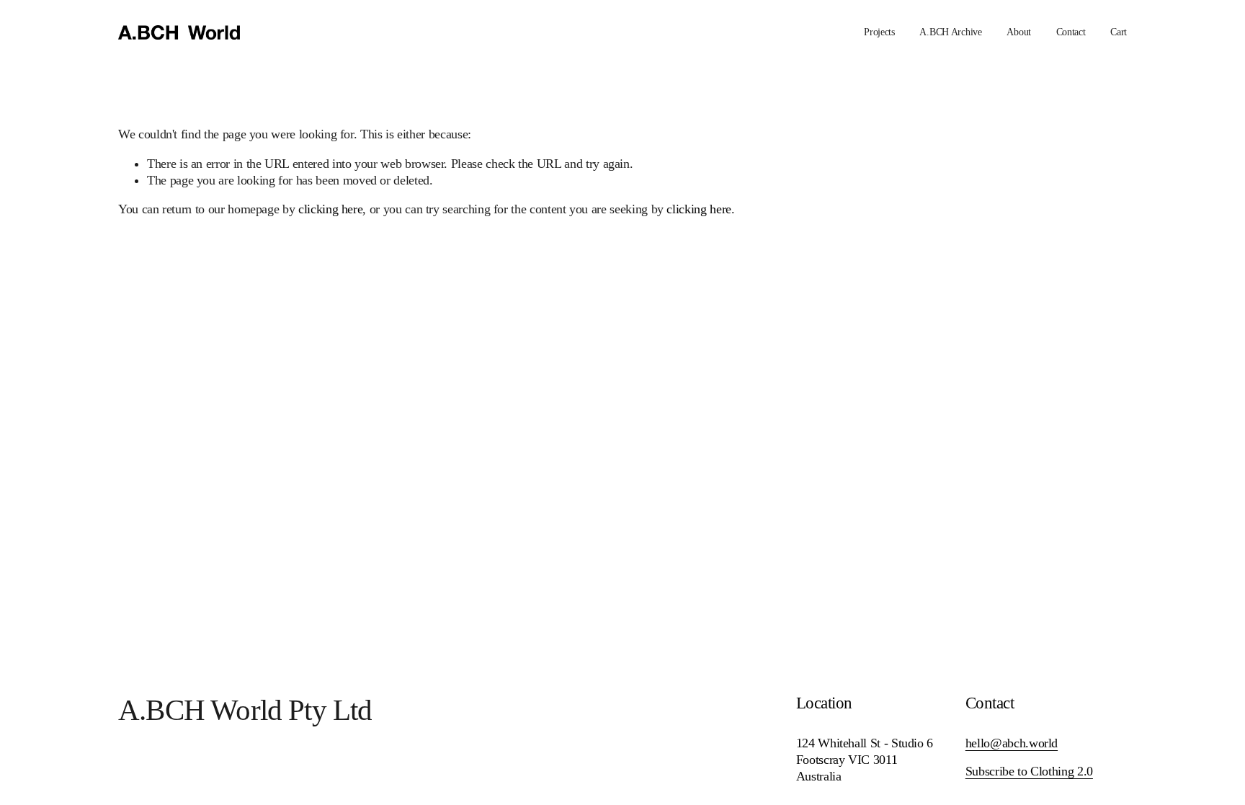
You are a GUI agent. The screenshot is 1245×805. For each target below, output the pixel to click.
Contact (1071, 32)
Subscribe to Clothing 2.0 (1029, 771)
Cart (1118, 32)
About (1019, 32)
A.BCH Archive (950, 32)
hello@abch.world (1011, 743)
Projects (879, 32)
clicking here (330, 209)
